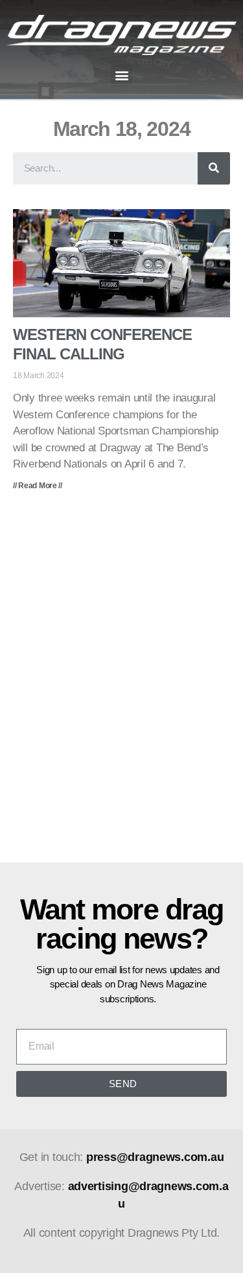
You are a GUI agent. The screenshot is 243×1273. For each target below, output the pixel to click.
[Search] (214, 168)
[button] (121, 75)
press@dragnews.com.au (155, 1157)
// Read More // (37, 485)
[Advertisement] (121, 686)
